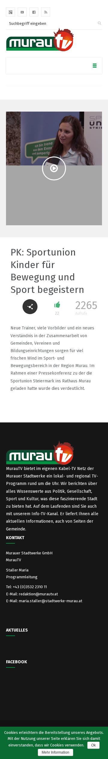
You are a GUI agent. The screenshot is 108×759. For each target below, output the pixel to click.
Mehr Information (55, 752)
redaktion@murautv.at (38, 594)
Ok (93, 745)
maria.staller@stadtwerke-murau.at (50, 601)
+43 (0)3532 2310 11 (30, 587)
